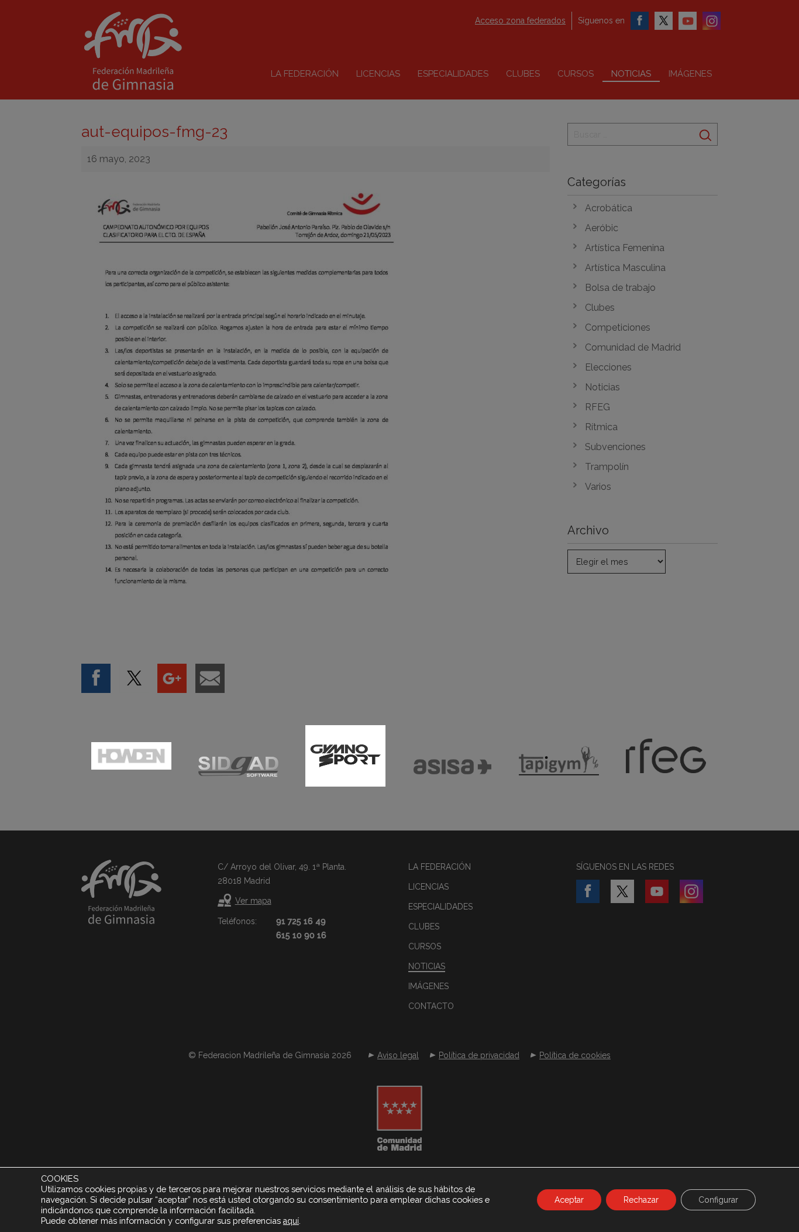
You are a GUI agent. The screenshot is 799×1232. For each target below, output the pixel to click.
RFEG (597, 407)
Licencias (378, 73)
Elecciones (608, 367)
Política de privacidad (479, 1055)
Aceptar (569, 1199)
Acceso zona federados (520, 20)
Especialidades (453, 73)
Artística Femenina (624, 247)
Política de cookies (575, 1055)
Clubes (523, 73)
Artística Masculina (625, 267)
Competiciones (617, 327)
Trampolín (607, 466)
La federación (305, 73)
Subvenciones (615, 446)
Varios (598, 486)
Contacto (431, 1006)
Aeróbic (601, 228)
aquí (291, 1221)
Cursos (575, 73)
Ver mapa (253, 900)
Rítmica (601, 427)
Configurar (718, 1199)
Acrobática (608, 208)
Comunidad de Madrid (633, 347)
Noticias (631, 73)
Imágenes (690, 73)
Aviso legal (398, 1055)
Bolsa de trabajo (620, 287)
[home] (157, 51)
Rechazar (641, 1199)
